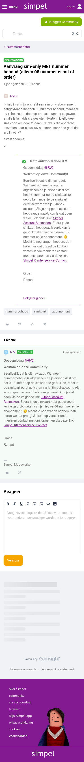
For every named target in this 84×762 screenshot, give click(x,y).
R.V (12, 352)
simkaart (40, 311)
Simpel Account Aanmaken (43, 220)
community (16, 695)
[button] (5, 23)
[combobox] (42, 33)
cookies (14, 729)
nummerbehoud (17, 311)
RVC (13, 96)
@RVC (49, 167)
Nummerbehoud (18, 47)
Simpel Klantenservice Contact (45, 260)
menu (13, 6)
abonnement (61, 311)
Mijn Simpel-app (20, 716)
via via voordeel (20, 702)
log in (71, 6)
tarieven (14, 709)
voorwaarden (18, 736)
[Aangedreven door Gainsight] (42, 660)
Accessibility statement (58, 669)
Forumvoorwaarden (24, 669)
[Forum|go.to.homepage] (22, 21)
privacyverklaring (21, 722)
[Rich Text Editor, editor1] (42, 530)
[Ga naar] (7, 33)
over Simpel (17, 689)
